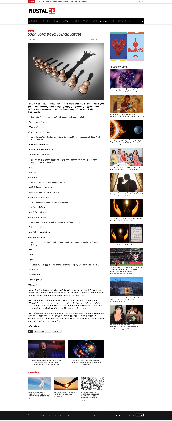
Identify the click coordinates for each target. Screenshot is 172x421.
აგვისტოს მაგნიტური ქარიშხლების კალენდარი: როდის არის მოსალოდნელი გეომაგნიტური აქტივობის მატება (127, 142)
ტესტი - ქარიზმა (39, 331)
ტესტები (30, 31)
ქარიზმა (48, 331)
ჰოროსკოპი (122, 21)
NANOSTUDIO (75, 415)
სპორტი (95, 21)
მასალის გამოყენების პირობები (102, 415)
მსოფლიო (65, 21)
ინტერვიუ (76, 21)
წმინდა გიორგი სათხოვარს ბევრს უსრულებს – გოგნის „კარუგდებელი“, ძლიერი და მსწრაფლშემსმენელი (126, 299)
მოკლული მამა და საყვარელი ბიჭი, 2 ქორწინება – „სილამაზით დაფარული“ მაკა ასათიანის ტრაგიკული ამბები (125, 327)
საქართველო (33, 21)
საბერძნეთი (46, 21)
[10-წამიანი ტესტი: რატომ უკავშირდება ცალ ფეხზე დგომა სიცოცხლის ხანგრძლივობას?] (39, 383)
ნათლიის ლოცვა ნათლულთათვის (122, 244)
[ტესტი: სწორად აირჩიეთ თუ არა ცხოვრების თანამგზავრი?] (66, 383)
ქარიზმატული (56, 331)
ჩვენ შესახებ (119, 415)
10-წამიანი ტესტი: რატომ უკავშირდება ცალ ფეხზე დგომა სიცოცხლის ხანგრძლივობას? (39, 394)
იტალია (56, 21)
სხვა (130, 21)
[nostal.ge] (42, 11)
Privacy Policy (130, 415)
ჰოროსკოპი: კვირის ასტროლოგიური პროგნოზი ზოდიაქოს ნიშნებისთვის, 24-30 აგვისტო (67, 1)
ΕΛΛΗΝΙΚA (103, 21)
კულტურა (86, 21)
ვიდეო (112, 21)
